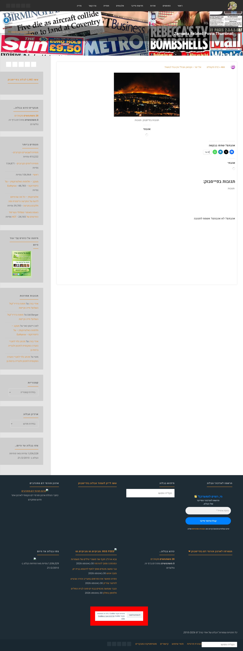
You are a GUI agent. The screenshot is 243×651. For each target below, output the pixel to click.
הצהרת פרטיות (194, 644)
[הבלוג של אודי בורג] (232, 5)
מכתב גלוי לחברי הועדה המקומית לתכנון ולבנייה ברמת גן (23, 346)
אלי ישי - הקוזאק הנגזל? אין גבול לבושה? (52, 32)
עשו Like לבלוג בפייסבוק (23, 79)
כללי (72, 32)
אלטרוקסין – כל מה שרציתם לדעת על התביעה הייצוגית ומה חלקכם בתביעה (23, 201)
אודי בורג (33, 303)
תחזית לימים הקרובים (27, 163)
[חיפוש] (70, 5)
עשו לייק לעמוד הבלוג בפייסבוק (97, 483)
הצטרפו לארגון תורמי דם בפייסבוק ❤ (210, 551)
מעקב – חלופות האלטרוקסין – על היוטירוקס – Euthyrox (25, 330)
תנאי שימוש (178, 644)
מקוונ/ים (26, 115)
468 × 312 (219, 67)
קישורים (164, 644)
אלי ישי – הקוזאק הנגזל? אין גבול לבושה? (183, 67)
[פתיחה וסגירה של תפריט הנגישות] (6, 20)
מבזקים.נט (82, 551)
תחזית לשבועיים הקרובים (25, 152)
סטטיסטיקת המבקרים (146, 644)
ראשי (35, 174)
